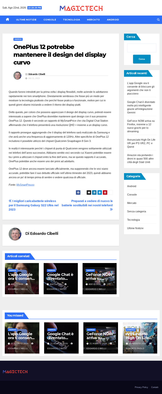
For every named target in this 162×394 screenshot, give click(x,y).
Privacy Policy (141, 387)
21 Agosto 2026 (20, 343)
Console (50, 19)
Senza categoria (136, 211)
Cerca (130, 37)
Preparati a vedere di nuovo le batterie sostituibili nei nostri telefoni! (87, 203)
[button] (158, 19)
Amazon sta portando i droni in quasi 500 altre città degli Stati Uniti (140, 158)
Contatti (154, 387)
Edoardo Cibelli (36, 74)
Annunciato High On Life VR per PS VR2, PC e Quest (141, 143)
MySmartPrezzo (25, 184)
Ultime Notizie (26, 19)
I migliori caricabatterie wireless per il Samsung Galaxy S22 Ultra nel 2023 (34, 205)
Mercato (93, 19)
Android (113, 19)
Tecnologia (71, 19)
